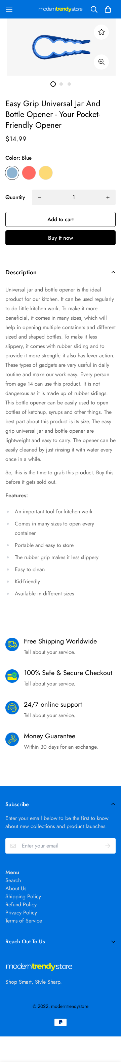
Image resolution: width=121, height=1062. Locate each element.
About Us (15, 888)
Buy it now (60, 238)
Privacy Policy (21, 912)
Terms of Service (23, 921)
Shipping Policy (23, 896)
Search (13, 880)
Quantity (15, 197)
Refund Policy (21, 904)
